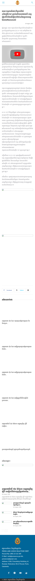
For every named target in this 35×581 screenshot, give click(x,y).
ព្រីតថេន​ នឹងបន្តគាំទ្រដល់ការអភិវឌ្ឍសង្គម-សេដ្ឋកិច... (23, 513)
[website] (26, 573)
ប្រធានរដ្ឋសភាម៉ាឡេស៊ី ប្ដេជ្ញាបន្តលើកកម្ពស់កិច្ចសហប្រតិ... (16, 449)
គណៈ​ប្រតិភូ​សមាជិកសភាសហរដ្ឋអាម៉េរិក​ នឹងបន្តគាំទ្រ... (22, 522)
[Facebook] (8, 573)
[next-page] (6, 530)
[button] (3, 2)
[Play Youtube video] (17, 54)
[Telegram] (14, 573)
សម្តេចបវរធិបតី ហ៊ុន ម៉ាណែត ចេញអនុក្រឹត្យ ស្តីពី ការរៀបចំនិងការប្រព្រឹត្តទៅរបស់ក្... (17, 490)
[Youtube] (20, 573)
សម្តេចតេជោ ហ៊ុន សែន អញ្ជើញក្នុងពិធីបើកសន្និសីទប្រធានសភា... (15, 399)
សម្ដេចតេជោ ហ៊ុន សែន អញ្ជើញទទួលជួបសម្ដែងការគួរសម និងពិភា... (16, 347)
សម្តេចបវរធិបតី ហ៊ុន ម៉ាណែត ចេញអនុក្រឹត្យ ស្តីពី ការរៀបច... (14, 424)
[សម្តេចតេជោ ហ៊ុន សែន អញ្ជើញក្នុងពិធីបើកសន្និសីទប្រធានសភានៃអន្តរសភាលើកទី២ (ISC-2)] (17, 388)
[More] (28, 290)
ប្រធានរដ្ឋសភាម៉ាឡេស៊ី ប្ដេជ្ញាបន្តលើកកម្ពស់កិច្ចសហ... (22, 504)
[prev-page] (3, 530)
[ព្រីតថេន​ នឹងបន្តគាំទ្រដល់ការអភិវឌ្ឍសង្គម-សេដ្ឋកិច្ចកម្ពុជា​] (7, 514)
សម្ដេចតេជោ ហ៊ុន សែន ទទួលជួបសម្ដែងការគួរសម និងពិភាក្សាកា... (16, 322)
